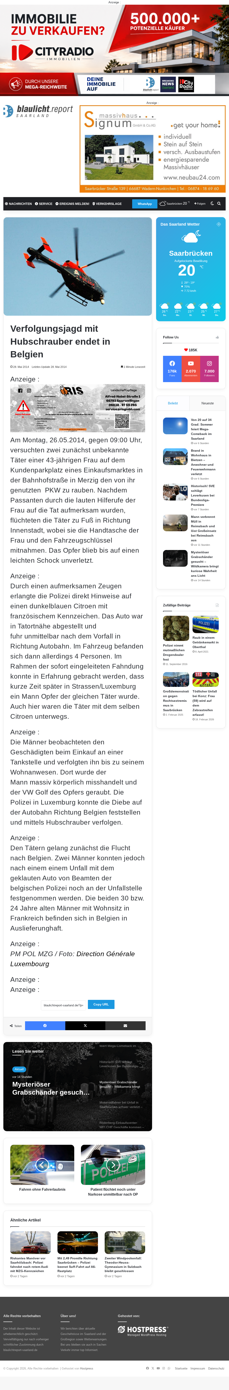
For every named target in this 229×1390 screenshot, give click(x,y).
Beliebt (173, 403)
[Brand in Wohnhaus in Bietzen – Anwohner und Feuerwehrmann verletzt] (175, 456)
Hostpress (86, 1368)
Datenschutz (216, 1368)
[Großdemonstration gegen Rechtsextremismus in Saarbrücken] (176, 679)
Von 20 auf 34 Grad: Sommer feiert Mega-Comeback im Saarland (202, 429)
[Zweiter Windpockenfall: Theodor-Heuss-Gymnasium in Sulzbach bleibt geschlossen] (125, 1242)
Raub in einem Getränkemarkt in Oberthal (206, 642)
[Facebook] (45, 1025)
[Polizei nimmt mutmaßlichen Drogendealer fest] (176, 628)
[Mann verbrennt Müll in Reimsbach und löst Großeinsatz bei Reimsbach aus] (175, 523)
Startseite (181, 1368)
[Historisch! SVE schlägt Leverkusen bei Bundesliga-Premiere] (175, 492)
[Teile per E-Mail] (125, 1025)
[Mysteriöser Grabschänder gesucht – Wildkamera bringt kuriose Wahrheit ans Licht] (175, 558)
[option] (77, 1086)
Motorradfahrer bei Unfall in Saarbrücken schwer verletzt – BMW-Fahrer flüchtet (49, 1088)
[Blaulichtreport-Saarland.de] (38, 111)
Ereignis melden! (74, 204)
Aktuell (19, 1069)
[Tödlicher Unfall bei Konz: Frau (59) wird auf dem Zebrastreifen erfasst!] (206, 679)
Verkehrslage (108, 204)
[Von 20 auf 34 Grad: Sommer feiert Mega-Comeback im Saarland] (175, 426)
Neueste (207, 403)
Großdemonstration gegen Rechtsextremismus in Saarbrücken (176, 701)
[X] (85, 1025)
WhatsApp (145, 204)
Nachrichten (20, 204)
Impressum (198, 1368)
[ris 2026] (77, 430)
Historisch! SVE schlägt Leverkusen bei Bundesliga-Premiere (203, 495)
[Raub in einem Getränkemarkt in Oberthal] (206, 624)
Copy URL (101, 1004)
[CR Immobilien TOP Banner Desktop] (114, 50)
